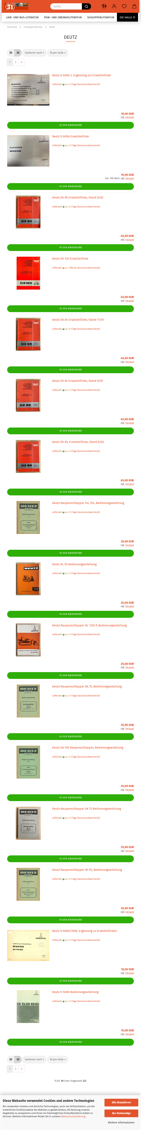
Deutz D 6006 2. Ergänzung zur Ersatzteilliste (81, 75)
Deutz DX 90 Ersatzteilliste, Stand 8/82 (77, 197)
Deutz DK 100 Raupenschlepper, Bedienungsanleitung (87, 747)
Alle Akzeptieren (121, 1102)
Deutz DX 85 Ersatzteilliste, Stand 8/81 (77, 381)
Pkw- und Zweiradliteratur (63, 17)
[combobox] (34, 53)
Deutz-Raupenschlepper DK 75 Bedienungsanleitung (86, 808)
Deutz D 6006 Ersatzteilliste (70, 136)
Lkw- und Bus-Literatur (22, 17)
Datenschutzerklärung (73, 1116)
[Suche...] (86, 6)
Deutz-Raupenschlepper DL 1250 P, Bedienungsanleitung (89, 625)
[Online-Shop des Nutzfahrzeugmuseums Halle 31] (17, 6)
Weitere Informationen (121, 1122)
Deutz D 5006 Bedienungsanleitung (75, 992)
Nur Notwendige (121, 1113)
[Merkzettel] (124, 6)
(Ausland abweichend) (88, 84)
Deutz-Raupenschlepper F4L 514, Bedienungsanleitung (88, 503)
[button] (104, 6)
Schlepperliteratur (100, 17)
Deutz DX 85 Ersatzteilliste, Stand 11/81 (78, 319)
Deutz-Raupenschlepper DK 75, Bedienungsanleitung (87, 686)
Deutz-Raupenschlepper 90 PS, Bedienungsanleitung (87, 870)
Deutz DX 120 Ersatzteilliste (70, 258)
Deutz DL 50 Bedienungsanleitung (74, 564)
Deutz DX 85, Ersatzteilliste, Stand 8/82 (78, 442)
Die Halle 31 (127, 17)
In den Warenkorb (70, 125)
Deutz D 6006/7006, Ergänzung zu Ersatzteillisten (84, 931)
